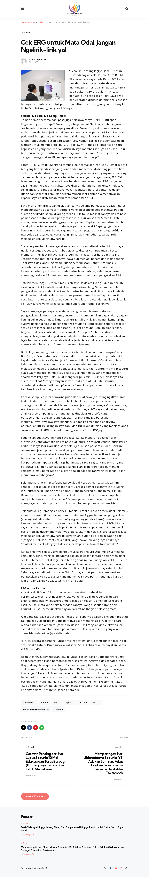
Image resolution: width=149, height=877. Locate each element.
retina (59, 709)
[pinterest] (35, 727)
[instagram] (121, 868)
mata (83, 702)
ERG (44, 702)
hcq (57, 702)
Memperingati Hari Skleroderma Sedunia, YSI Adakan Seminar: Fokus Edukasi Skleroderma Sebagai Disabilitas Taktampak (103, 763)
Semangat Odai (38, 59)
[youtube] (116, 868)
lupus (69, 702)
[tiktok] (126, 868)
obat (96, 702)
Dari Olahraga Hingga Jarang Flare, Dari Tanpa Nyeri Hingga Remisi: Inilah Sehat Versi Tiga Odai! (72, 829)
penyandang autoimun (36, 709)
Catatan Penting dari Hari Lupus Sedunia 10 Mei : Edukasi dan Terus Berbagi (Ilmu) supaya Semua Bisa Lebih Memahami (45, 761)
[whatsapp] (41, 727)
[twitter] (105, 868)
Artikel (26, 32)
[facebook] (29, 727)
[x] (23, 727)
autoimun (29, 702)
